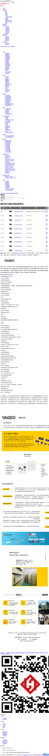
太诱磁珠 (7, 182)
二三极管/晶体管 (8, 16)
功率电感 (7, 112)
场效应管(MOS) (8, 20)
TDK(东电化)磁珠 (9, 190)
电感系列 (33, 652)
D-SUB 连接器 (8, 151)
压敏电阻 (7, 73)
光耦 (6, 131)
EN (3, 4)
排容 (6, 87)
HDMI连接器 (8, 150)
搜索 (13, 2)
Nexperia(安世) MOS (9, 165)
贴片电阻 (7, 66)
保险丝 (6, 14)
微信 (47, 210)
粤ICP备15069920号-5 (28, 754)
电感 (6, 15)
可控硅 (6, 123)
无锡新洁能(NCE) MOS (10, 164)
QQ (46, 212)
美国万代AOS (8, 156)
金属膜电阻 (7, 56)
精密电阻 (7, 60)
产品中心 (5, 10)
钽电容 (6, 77)
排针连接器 (7, 143)
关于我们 (5, 35)
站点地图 (5, 743)
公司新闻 (7, 26)
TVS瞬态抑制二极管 (9, 119)
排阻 (6, 70)
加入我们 (7, 40)
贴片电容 (7, 76)
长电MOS (7, 161)
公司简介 (7, 36)
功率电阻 (7, 59)
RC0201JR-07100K (18, 241)
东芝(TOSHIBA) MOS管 (10, 169)
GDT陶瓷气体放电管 (9, 135)
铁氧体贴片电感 (8, 113)
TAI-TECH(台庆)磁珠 (9, 188)
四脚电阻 (7, 55)
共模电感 (7, 111)
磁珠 (6, 23)
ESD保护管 (7, 126)
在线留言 (7, 44)
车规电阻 (7, 69)
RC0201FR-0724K (18, 224)
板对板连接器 (8, 141)
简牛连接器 (7, 145)
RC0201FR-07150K (18, 215)
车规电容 (7, 85)
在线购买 (5, 9)
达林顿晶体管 (8, 129)
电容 (6, 13)
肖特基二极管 (8, 122)
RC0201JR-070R (18, 237)
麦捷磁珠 (7, 185)
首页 (4, 8)
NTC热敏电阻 (8, 71)
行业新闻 (7, 29)
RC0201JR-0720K (18, 250)
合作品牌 (5, 739)
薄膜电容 (7, 81)
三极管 (6, 118)
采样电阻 (7, 68)
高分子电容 (7, 90)
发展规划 (7, 38)
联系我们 (5, 41)
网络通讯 (5, 734)
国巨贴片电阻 (15, 193)
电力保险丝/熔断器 (9, 103)
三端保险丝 (7, 101)
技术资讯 (7, 31)
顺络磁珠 (7, 183)
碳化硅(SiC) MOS (8, 176)
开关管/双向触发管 (9, 132)
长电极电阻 (7, 54)
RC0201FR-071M (18, 220)
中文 (1, 4)
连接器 (6, 19)
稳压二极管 (7, 121)
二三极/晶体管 (28, 652)
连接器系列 (37, 652)
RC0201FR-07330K (18, 228)
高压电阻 (7, 61)
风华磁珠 (7, 187)
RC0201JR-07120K (18, 246)
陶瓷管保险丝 (8, 97)
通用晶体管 (7, 127)
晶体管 (6, 128)
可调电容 (7, 89)
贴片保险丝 (7, 95)
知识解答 (7, 33)
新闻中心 (5, 25)
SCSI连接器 (7, 149)
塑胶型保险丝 (8, 99)
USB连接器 (7, 148)
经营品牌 (5, 719)
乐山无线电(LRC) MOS (10, 162)
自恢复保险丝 (8, 96)
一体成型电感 (8, 108)
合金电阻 (7, 53)
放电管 (6, 18)
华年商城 (7, 653)
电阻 (6, 11)
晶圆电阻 (7, 63)
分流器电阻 (7, 58)
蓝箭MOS (7, 157)
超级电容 (7, 79)
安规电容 (7, 82)
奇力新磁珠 (7, 186)
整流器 (6, 124)
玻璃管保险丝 (8, 100)
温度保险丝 (7, 102)
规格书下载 (5, 34)
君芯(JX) (7, 155)
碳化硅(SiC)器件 (8, 21)
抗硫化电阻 (7, 64)
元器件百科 (7, 30)
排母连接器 (7, 144)
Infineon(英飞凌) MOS (9, 160)
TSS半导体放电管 (9, 137)
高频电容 (7, 86)
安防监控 (5, 735)
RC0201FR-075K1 (18, 233)
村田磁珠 (7, 181)
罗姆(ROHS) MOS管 (9, 167)
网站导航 (5, 742)
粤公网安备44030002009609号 (40, 754)
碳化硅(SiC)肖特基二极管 (10, 177)
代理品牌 (5, 24)
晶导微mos (7, 171)
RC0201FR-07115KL (19, 211)
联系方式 (7, 43)
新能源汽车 (5, 733)
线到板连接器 (8, 140)
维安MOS (7, 172)
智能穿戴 (5, 731)
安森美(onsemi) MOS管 (10, 170)
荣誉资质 (7, 39)
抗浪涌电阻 (7, 65)
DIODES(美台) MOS (9, 159)
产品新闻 (7, 28)
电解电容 (7, 80)
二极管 (6, 117)
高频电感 (7, 110)
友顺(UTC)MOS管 (9, 166)
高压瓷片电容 (8, 84)
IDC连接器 (7, 146)
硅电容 (6, 91)
